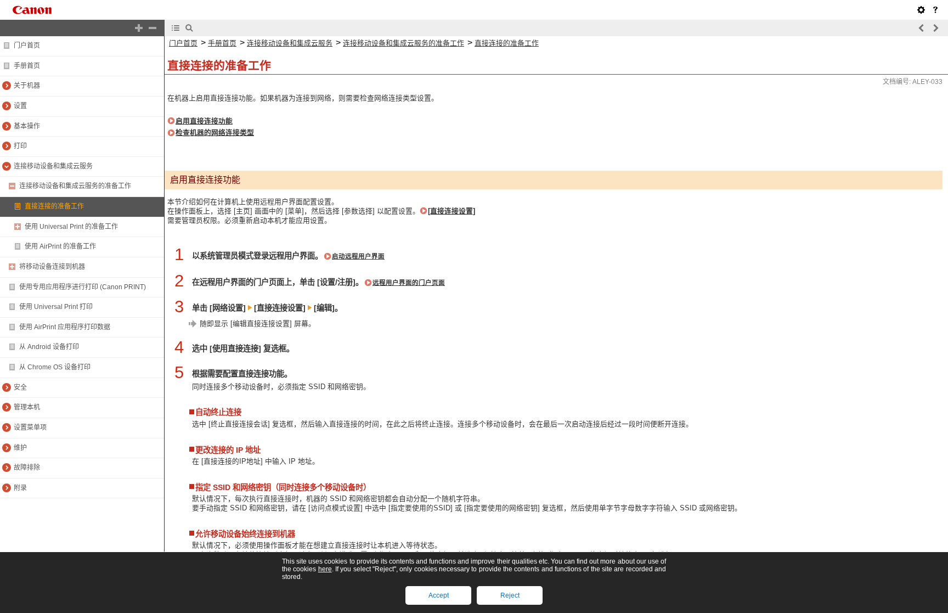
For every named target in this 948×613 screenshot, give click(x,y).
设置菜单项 (30, 427)
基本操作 (27, 126)
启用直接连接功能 (204, 121)
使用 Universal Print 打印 (56, 307)
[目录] (176, 28)
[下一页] (935, 28)
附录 (20, 488)
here (325, 569)
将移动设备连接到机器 (52, 267)
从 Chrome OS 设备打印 (55, 367)
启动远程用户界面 (358, 256)
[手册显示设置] (921, 10)
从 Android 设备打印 (49, 347)
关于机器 (27, 85)
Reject (510, 595)
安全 (20, 387)
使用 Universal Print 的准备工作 (71, 226)
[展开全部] (139, 28)
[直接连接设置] (451, 211)
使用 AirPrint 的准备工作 (60, 246)
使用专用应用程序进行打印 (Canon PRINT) (82, 287)
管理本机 (27, 407)
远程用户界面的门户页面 (409, 282)
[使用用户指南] (935, 10)
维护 (20, 448)
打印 (20, 146)
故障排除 (27, 467)
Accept (438, 595)
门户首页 (27, 45)
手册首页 (27, 66)
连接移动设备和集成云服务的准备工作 (75, 186)
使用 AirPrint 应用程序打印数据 (64, 327)
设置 (20, 106)
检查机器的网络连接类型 (215, 132)
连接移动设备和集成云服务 (53, 166)
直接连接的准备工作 (54, 206)
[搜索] (189, 28)
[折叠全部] (152, 28)
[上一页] (922, 28)
